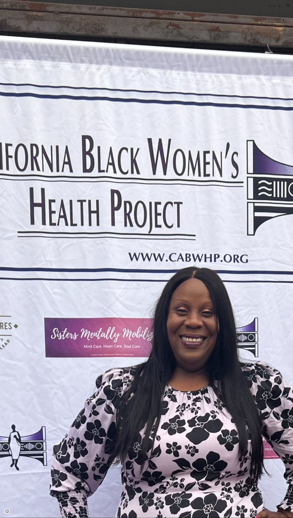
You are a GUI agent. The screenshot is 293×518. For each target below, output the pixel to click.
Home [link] (272, 6)
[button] (288, 5)
